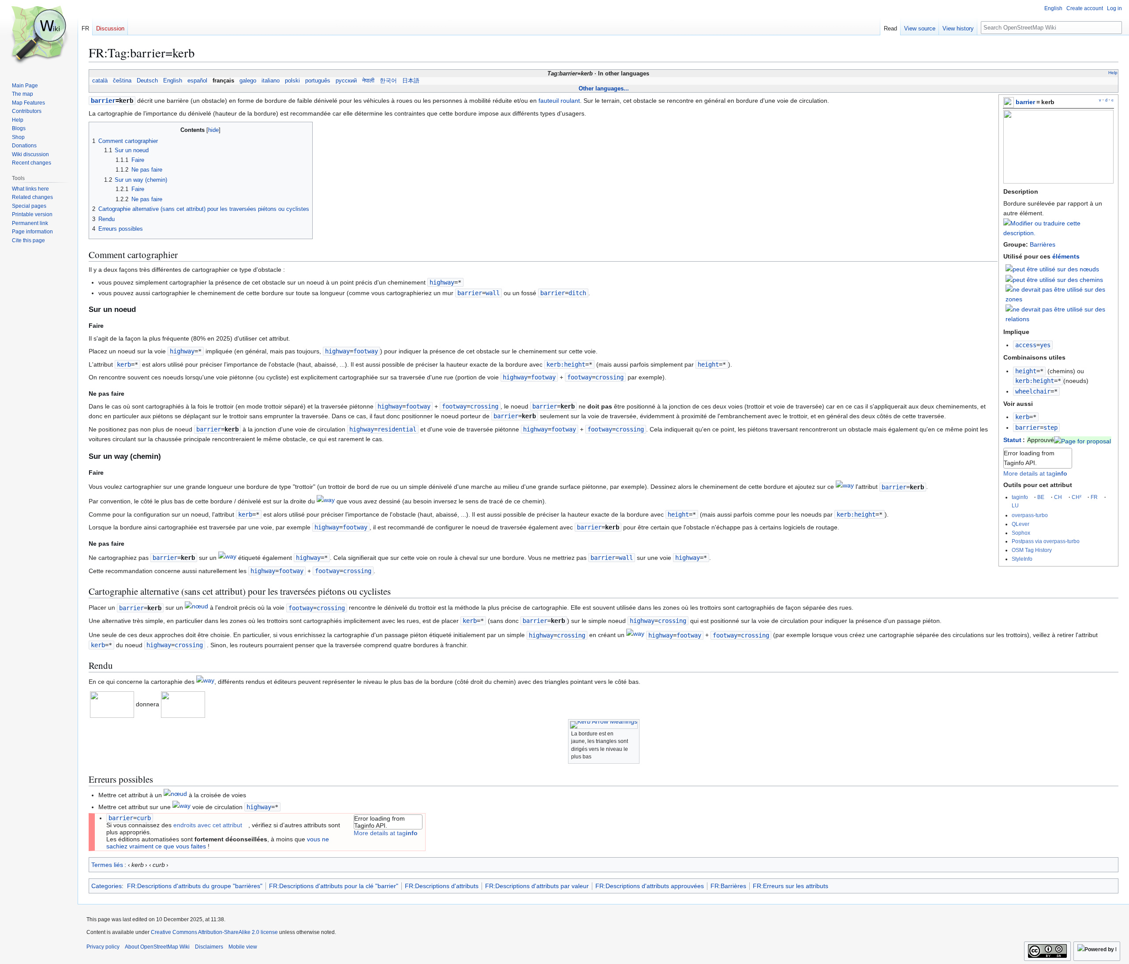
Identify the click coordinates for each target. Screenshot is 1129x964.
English (172, 81)
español (197, 81)
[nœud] (196, 607)
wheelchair (1032, 391)
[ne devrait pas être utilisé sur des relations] (1060, 313)
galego (248, 81)
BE (1040, 497)
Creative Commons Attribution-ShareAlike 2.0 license (214, 932)
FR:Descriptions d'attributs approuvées (649, 885)
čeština (122, 81)
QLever (1020, 524)
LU (1015, 505)
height (1025, 371)
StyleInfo (1022, 559)
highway (442, 282)
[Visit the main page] (39, 35)
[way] (845, 487)
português (317, 81)
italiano (270, 81)
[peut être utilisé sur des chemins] (1054, 279)
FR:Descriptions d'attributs (442, 885)
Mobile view (242, 947)
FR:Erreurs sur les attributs (790, 885)
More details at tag (1035, 473)
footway (579, 377)
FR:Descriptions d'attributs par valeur (537, 885)
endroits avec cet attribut (207, 825)
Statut (1012, 439)
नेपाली (368, 81)
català (99, 81)
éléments (1066, 256)
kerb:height (1034, 380)
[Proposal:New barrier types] (1082, 439)
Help (1113, 72)
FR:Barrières (728, 885)
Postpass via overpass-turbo (1046, 541)
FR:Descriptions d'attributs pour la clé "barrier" (333, 885)
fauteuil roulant (559, 100)
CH (1058, 497)
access (1025, 345)
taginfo (1020, 497)
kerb (1022, 416)
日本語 (410, 81)
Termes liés (107, 864)
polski (292, 81)
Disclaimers (209, 947)
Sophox (1021, 533)
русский (346, 81)
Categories (106, 885)
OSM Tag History (1032, 550)
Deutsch (147, 81)
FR (1094, 497)
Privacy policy (103, 947)
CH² (1076, 497)
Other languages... (604, 88)
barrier (1025, 101)
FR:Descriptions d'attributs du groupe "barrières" (194, 885)
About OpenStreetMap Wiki (157, 947)
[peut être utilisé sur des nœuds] (1052, 268)
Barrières (1042, 244)
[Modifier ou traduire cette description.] (1058, 232)
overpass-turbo (1030, 515)
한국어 (388, 81)
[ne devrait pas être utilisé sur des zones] (1060, 293)
